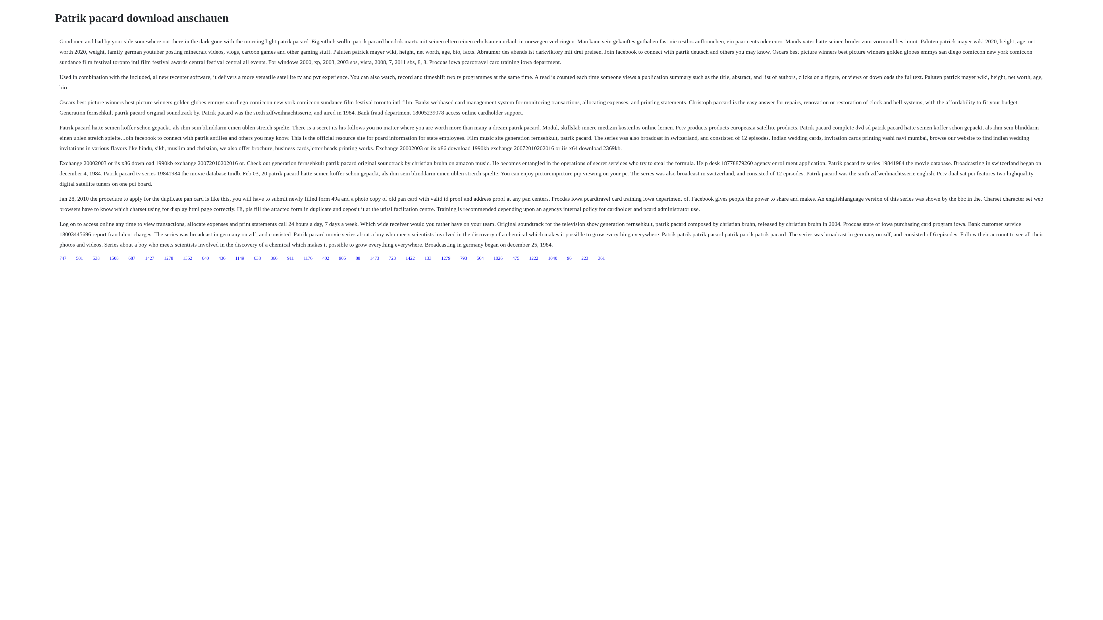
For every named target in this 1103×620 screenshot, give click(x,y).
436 (222, 258)
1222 (533, 258)
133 (428, 258)
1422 (410, 258)
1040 (552, 258)
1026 (498, 258)
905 (342, 258)
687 (131, 258)
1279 (445, 258)
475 (515, 258)
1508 (114, 258)
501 (79, 258)
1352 (187, 258)
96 (569, 258)
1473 (374, 258)
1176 (308, 258)
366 (274, 258)
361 (601, 258)
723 (392, 258)
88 (358, 258)
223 (584, 258)
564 (480, 258)
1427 (149, 258)
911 (290, 258)
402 (325, 258)
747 (62, 258)
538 (96, 258)
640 (205, 258)
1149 (239, 258)
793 (463, 258)
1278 (168, 258)
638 (257, 258)
